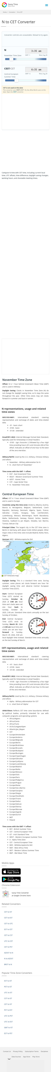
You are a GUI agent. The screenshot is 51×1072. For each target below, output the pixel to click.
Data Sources (16, 1057)
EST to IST (8, 981)
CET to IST (8, 912)
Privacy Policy (18, 1051)
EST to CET (8, 929)
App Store (26, 1057)
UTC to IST (8, 992)
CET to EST (8, 918)
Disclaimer (44, 1051)
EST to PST (8, 1033)
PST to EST (8, 1010)
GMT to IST (8, 1027)
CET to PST (8, 947)
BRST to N (8, 964)
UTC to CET (8, 941)
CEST (15, 92)
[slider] (11, 59)
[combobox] (36, 51)
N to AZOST (8, 958)
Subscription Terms (32, 1051)
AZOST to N (8, 953)
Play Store (35, 1057)
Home (5, 12)
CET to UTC (8, 923)
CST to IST (8, 998)
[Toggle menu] (46, 5)
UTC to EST (8, 1022)
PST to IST (8, 987)
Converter (12, 12)
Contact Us (7, 1051)
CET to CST (8, 935)
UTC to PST (8, 1016)
